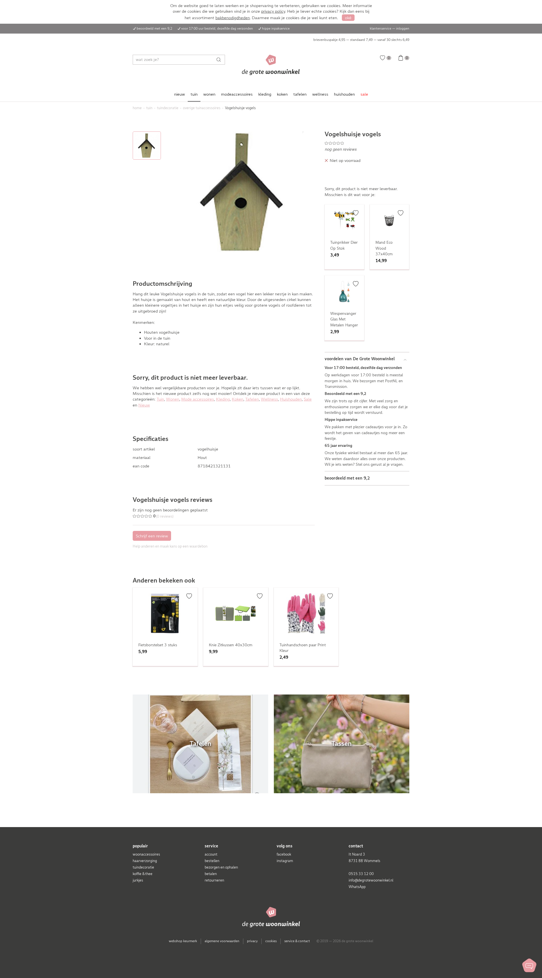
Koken (237, 399)
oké (348, 17)
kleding (264, 94)
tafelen (300, 94)
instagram (285, 861)
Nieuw (144, 405)
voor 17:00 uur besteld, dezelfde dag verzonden (217, 28)
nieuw (179, 94)
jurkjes (138, 880)
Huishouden (291, 399)
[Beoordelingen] (367, 143)
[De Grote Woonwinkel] (271, 65)
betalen (211, 874)
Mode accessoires (197, 399)
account (211, 854)
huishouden (344, 94)
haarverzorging (145, 861)
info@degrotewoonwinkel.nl (371, 880)
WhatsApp (357, 887)
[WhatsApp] (529, 965)
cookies (271, 941)
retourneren (214, 880)
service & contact (297, 941)
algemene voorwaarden (222, 941)
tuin (194, 94)
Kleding (223, 399)
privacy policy (273, 11)
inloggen (402, 28)
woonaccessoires (146, 854)
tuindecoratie (143, 867)
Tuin (160, 399)
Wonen (172, 399)
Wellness (269, 399)
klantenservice (380, 28)
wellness (320, 94)
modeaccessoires (237, 94)
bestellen (212, 861)
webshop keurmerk (183, 941)
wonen (209, 94)
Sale (308, 399)
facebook (284, 854)
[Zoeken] (220, 60)
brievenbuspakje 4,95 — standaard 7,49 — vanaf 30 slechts (361, 40)
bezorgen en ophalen (221, 867)
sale (364, 94)
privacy (252, 941)
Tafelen (252, 399)
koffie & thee (142, 874)
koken (282, 94)
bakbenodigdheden (232, 17)
